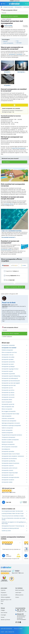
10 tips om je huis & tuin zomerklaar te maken (13, 516)
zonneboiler (19, 54)
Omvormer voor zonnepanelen (9, 420)
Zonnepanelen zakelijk (7, 482)
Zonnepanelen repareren (8, 465)
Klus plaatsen (4, 595)
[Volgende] (26, 548)
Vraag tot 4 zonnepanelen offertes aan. (14, 287)
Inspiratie (3, 590)
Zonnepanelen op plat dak (8, 404)
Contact (17, 597)
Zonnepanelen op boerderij (8, 361)
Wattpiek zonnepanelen (7, 442)
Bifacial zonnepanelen (7, 409)
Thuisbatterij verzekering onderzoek (10, 528)
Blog (2, 603)
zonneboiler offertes (8, 204)
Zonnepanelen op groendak (8, 373)
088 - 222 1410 (21, 610)
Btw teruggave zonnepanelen (9, 411)
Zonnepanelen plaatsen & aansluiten (10, 463)
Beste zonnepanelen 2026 (8, 406)
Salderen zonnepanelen (7, 428)
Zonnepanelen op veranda (8, 395)
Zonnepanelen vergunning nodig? (10, 472)
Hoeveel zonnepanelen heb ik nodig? (10, 413)
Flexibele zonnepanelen (7, 350)
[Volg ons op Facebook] (16, 622)
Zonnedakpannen (6, 449)
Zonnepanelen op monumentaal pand (11, 380)
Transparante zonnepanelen (8, 437)
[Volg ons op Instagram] (18, 622)
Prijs (17, 41)
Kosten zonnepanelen (7, 402)
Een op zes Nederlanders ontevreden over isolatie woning (13, 519)
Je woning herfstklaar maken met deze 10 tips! (13, 513)
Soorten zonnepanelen (7, 430)
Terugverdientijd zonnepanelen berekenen (12, 435)
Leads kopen (18, 592)
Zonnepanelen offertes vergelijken (10, 16)
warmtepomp (12, 54)
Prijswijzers (3, 592)
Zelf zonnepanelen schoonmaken (9, 446)
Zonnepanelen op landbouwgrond (10, 378)
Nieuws (2, 617)
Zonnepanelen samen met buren (9, 468)
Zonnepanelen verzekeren (8, 479)
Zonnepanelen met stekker (8, 357)
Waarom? (5, 41)
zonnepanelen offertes (6, 249)
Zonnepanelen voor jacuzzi (8, 397)
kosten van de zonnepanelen (19, 148)
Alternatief (18, 42)
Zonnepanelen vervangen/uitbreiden (10, 477)
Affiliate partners (19, 595)
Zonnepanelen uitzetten (7, 470)
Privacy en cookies (18, 628)
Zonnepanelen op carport (8, 364)
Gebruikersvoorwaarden (6, 628)
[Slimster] (2, 7)
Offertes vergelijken (5, 597)
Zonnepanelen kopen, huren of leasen (11, 453)
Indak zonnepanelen (6, 416)
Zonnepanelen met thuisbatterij (9, 458)
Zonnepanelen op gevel (7, 371)
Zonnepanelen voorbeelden (8, 345)
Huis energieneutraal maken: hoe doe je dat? (12, 511)
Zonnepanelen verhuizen (8, 475)
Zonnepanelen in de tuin (7, 354)
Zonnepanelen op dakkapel (8, 366)
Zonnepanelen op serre (7, 387)
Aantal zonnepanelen (8, 43)
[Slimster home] (14, 3)
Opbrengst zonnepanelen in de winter (11, 423)
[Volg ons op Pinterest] (20, 622)
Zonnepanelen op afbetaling (8, 461)
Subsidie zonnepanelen (7, 432)
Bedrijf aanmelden (19, 590)
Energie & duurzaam (8, 7)
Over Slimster (4, 612)
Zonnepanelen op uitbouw (8, 392)
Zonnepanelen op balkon (8, 359)
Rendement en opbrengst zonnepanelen (11, 425)
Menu (4, 3)
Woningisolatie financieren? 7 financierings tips (13, 526)
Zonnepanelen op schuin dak (8, 385)
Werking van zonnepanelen (8, 444)
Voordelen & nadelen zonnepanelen (10, 439)
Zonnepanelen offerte (7, 399)
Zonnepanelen (18, 7)
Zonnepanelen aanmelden (8, 451)
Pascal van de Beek (8, 25)
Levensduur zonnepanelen (8, 418)
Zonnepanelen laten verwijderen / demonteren (13, 456)
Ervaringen (3, 615)
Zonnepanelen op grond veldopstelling (11, 376)
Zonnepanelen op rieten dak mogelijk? (11, 383)
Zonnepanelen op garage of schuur (10, 369)
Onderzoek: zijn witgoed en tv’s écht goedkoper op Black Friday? (14, 522)
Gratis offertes (6, 162)
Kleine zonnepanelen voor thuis (9, 352)
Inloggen (3, 610)
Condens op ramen (6, 530)
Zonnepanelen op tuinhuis (8, 390)
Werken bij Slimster (5, 619)
